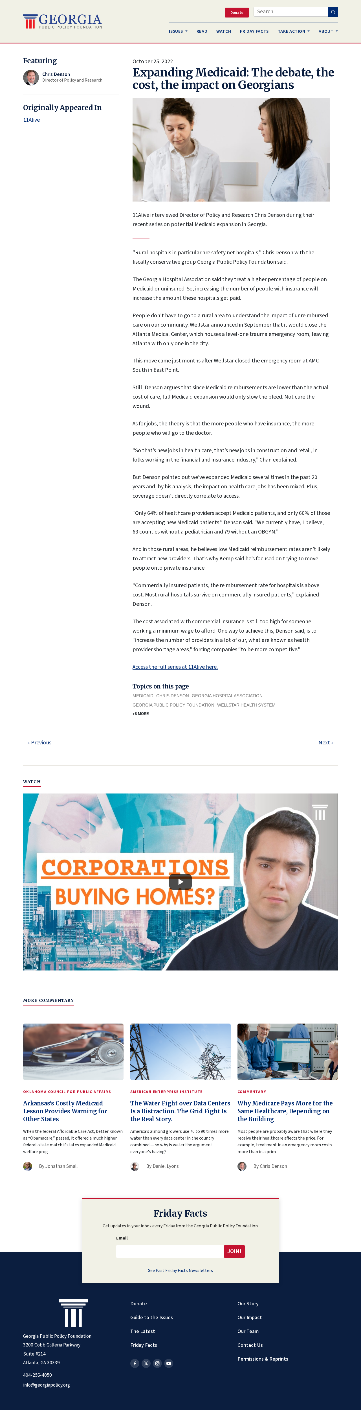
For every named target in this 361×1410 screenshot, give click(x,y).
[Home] (62, 21)
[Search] (333, 12)
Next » (326, 743)
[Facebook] (134, 1363)
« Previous (39, 743)
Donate (138, 1303)
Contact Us (250, 1345)
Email (122, 1238)
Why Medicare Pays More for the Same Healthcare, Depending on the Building (285, 1111)
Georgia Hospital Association (227, 695)
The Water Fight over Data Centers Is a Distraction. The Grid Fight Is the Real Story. (180, 1111)
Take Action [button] (292, 31)
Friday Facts (143, 1345)
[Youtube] (168, 1363)
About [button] (326, 31)
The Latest (142, 1331)
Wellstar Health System (246, 705)
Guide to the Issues (151, 1317)
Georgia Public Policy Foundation (173, 705)
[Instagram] (157, 1363)
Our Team (248, 1331)
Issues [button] (176, 31)
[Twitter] (146, 1363)
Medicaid (143, 695)
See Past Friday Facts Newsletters (180, 1270)
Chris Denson (172, 695)
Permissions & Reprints (262, 1359)
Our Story (248, 1303)
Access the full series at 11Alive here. (175, 667)
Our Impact (249, 1317)
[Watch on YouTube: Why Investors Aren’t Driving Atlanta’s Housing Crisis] (180, 882)
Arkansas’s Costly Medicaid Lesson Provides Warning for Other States (65, 1111)
